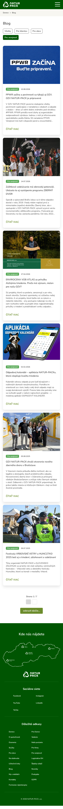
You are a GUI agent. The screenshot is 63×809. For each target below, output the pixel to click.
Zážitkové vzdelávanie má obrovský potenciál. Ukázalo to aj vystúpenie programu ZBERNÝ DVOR (30, 190)
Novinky (35, 769)
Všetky (8, 31)
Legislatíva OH (37, 758)
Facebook (17, 696)
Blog (11, 769)
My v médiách (14, 774)
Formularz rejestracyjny (18, 785)
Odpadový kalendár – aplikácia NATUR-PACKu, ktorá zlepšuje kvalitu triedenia (31, 374)
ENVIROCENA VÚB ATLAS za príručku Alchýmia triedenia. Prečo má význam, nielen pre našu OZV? (29, 283)
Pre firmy (35, 748)
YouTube (16, 703)
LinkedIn (39, 703)
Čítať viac (12, 129)
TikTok (15, 710)
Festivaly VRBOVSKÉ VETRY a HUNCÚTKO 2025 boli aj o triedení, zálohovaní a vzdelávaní (31, 555)
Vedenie (35, 737)
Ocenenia (12, 742)
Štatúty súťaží (37, 763)
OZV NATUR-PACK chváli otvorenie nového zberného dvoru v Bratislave (29, 463)
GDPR (34, 779)
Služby (11, 748)
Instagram (40, 696)
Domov (12, 732)
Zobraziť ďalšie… (31, 610)
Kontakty (12, 779)
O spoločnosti (14, 737)
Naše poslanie (37, 742)
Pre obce (37, 31)
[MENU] (57, 4)
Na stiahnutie (14, 758)
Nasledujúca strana (34, 601)
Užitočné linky (14, 763)
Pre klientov (21, 31)
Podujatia (35, 774)
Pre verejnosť (11, 37)
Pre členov (36, 732)
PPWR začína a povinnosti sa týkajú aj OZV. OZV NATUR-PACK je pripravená (29, 96)
